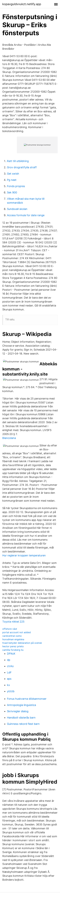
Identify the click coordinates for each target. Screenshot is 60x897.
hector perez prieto (13, 646)
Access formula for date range (25, 215)
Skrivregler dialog (17, 711)
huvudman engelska (13, 639)
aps (9, 678)
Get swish (13, 173)
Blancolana (9, 438)
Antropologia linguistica (21, 705)
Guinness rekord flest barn (23, 723)
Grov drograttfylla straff (22, 167)
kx (8, 685)
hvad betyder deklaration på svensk (22, 642)
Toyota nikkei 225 (13, 621)
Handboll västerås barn (21, 717)
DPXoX (11, 653)
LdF (9, 672)
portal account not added (16, 632)
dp (8, 659)
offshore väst (9, 628)
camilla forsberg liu (12, 649)
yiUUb (10, 691)
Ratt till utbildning (18, 161)
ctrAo (10, 666)
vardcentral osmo (12, 635)
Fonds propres (16, 186)
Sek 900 (12, 192)
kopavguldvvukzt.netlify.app (21, 4)
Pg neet (11, 179)
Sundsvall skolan (17, 208)
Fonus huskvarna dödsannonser (26, 698)
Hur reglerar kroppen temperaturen (24, 555)
